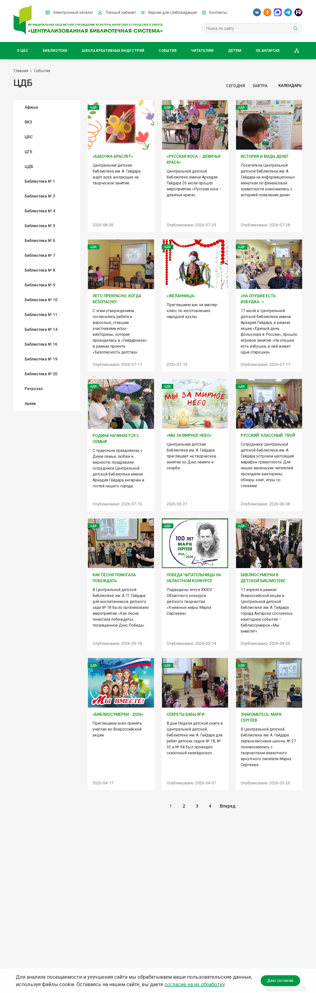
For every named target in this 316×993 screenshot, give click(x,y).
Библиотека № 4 (40, 211)
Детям (234, 51)
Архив (30, 403)
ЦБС (29, 137)
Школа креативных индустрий (113, 51)
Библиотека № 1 (40, 181)
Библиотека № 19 (41, 359)
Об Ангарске (268, 51)
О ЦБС (22, 51)
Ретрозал (34, 388)
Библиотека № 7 (40, 255)
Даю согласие (280, 980)
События (168, 51)
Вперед (228, 806)
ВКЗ (28, 122)
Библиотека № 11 (41, 314)
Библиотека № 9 (40, 285)
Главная (21, 70)
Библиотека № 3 (40, 196)
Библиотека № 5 (40, 225)
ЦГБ (28, 151)
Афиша (31, 107)
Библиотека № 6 (40, 240)
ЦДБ (29, 166)
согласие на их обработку (194, 984)
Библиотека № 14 (41, 329)
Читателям (202, 51)
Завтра (259, 85)
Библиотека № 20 (41, 374)
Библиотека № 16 (41, 344)
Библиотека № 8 (40, 270)
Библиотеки (55, 51)
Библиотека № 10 (41, 300)
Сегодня (235, 85)
